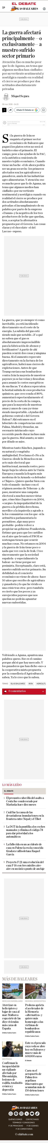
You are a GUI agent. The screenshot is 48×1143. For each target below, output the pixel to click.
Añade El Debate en (25, 110)
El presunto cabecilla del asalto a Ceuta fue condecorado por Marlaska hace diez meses (25, 801)
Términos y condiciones (23, 1122)
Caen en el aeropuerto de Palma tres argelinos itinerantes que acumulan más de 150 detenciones (35, 1080)
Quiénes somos (15, 1119)
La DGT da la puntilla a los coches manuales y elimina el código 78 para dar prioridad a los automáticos (25, 831)
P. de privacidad (16, 1126)
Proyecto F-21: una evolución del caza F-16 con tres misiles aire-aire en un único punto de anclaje (25, 865)
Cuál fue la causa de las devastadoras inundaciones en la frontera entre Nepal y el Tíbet (25, 816)
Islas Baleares (18, 684)
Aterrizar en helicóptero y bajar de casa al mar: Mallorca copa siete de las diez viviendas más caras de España (11, 1017)
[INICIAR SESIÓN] (44, 9)
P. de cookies (32, 1126)
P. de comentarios (24, 1129)
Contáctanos (32, 1119)
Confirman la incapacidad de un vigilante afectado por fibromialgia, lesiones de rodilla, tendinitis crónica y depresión (12, 1076)
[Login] (44, 9)
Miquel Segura (20, 96)
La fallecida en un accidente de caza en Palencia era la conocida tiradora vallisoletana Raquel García (24, 849)
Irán (31, 684)
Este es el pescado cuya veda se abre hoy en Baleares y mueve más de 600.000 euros (35, 1050)
